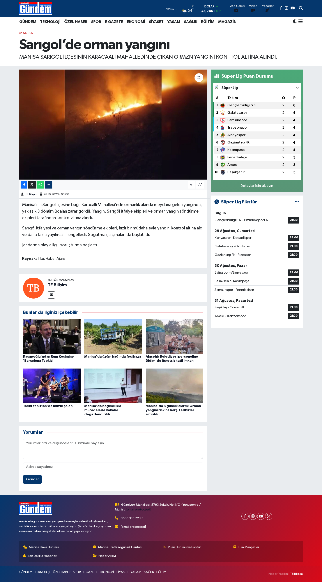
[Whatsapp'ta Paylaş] (40, 185)
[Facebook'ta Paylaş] (24, 185)
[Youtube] (260, 516)
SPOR (96, 22)
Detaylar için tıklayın (257, 186)
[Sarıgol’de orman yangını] (113, 124)
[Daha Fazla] (48, 185)
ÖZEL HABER (75, 22)
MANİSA (26, 33)
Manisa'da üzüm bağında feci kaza (112, 356)
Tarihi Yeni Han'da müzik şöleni (48, 406)
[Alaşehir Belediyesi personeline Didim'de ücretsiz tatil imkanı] (174, 336)
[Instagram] (253, 516)
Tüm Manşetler (248, 547)
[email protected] (138, 509)
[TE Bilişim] (33, 288)
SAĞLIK (190, 22)
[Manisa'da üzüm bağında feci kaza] (113, 336)
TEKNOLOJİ (50, 22)
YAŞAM (173, 22)
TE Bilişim (31, 194)
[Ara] (301, 8)
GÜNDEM (27, 22)
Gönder (32, 479)
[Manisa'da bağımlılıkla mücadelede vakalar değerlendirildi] (113, 386)
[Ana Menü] (300, 22)
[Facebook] (245, 516)
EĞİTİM (207, 22)
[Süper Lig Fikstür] (297, 202)
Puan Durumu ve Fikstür (184, 547)
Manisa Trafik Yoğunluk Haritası (120, 547)
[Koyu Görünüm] (295, 22)
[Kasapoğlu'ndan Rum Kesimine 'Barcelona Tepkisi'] (52, 336)
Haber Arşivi (107, 556)
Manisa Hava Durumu (44, 547)
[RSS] (268, 516)
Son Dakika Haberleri (42, 556)
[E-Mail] (51, 295)
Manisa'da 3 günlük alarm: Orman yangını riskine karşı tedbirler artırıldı (173, 410)
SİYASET (156, 22)
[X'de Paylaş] (32, 185)
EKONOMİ (136, 22)
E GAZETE (114, 22)
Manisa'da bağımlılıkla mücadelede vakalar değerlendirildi (102, 410)
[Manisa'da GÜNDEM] (35, 8)
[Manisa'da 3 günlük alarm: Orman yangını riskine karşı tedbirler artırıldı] (174, 386)
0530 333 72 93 (132, 518)
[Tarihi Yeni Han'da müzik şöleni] (52, 386)
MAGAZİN (227, 22)
